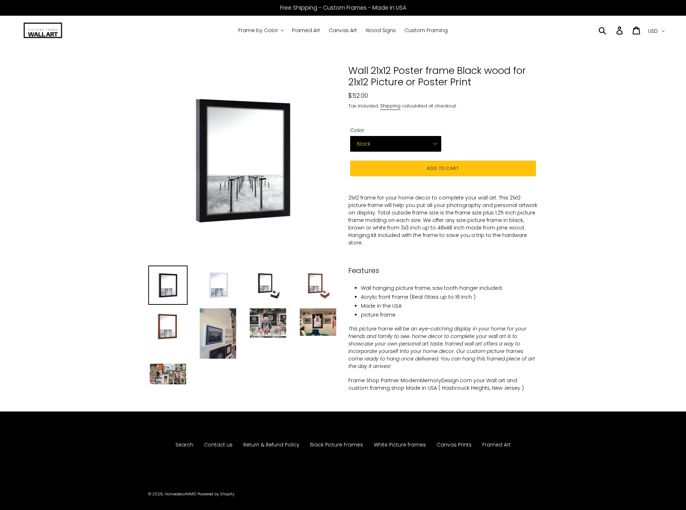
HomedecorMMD (180, 494)
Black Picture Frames (336, 444)
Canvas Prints (454, 444)
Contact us (218, 444)
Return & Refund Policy (271, 444)
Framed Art (496, 444)
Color (357, 130)
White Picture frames (400, 444)
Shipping (390, 105)
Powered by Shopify (216, 494)
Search (184, 444)
